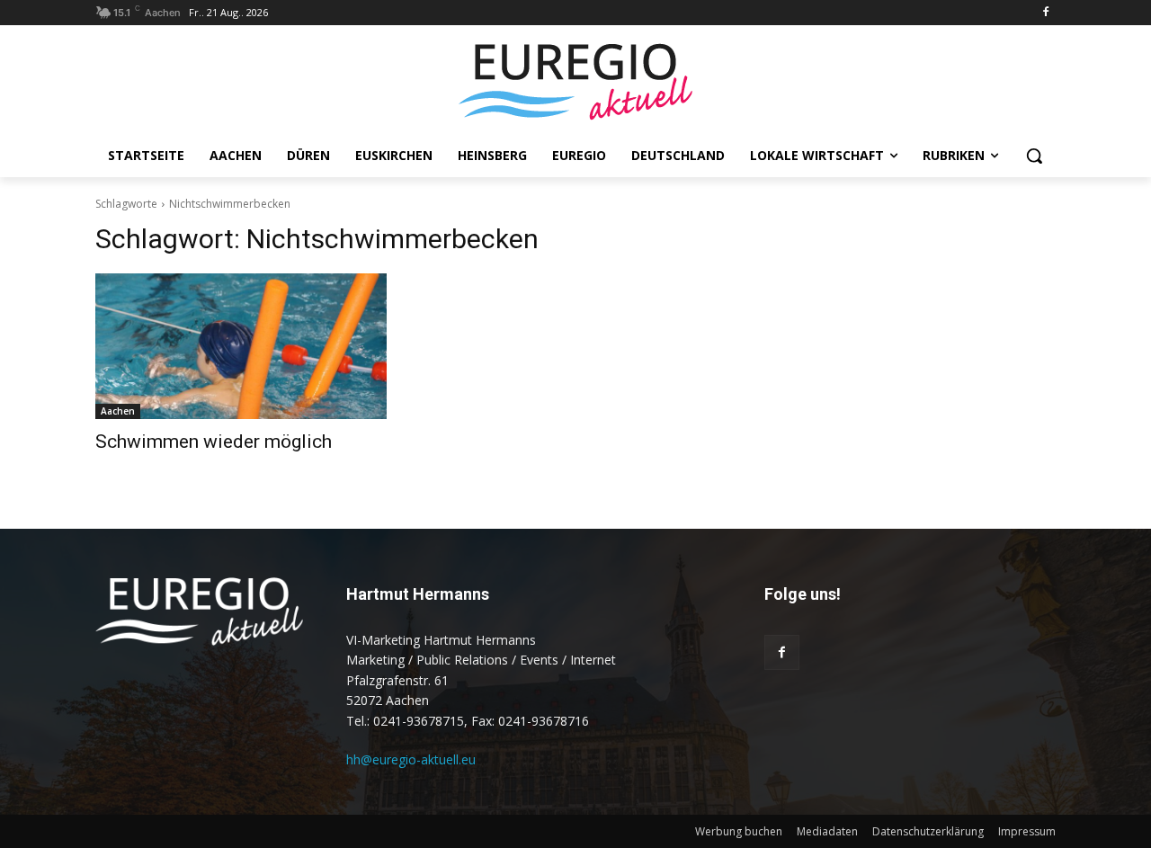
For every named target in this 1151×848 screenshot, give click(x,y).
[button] (1034, 155)
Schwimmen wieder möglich (213, 441)
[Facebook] (1045, 13)
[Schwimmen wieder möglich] (241, 346)
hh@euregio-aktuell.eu (411, 759)
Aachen (118, 411)
